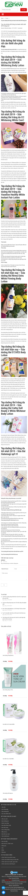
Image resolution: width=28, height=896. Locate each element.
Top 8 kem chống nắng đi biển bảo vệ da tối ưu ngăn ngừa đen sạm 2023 (14, 597)
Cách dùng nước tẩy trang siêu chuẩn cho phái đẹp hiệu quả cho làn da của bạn (14, 618)
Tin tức (6, 18)
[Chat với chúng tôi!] (3, 892)
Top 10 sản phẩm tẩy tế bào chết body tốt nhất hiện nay (14, 613)
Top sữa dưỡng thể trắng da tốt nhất (8, 49)
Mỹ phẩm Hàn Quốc (14, 892)
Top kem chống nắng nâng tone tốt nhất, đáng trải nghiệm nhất (14, 603)
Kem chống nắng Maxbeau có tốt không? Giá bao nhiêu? (14, 608)
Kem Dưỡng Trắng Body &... (8, 655)
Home (2, 18)
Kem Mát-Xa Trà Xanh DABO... (9, 724)
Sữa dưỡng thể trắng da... (8, 793)
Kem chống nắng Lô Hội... (8, 689)
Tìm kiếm (23, 9)
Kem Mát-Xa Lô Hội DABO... (8, 758)
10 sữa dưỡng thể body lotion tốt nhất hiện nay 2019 (12, 551)
